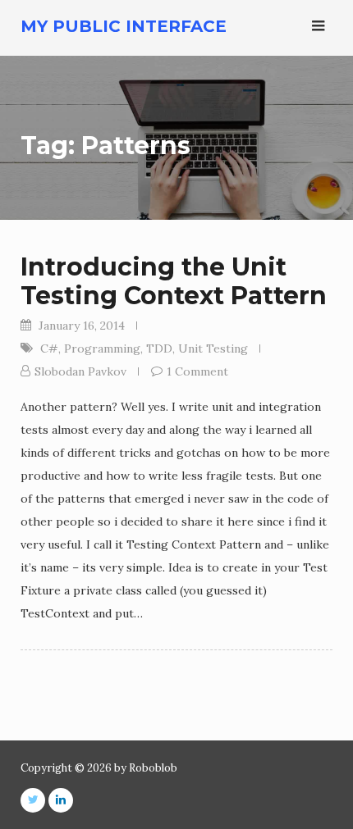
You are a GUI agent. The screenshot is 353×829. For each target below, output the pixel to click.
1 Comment (197, 371)
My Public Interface (124, 26)
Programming (102, 348)
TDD (159, 348)
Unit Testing (213, 348)
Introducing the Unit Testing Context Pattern (174, 281)
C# (49, 348)
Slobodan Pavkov (80, 371)
